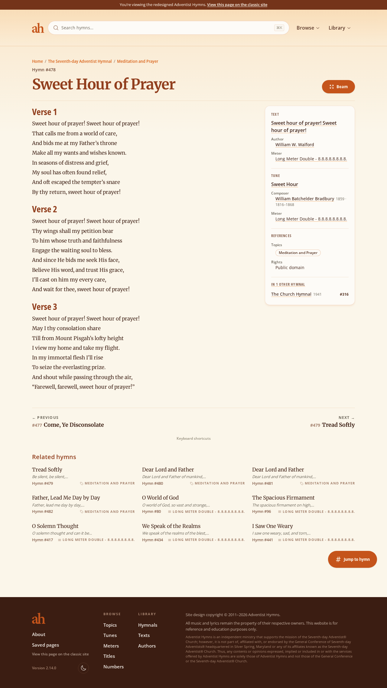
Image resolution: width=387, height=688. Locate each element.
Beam (342, 86)
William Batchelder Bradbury (304, 198)
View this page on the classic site (237, 4)
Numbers (113, 667)
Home (37, 61)
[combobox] (166, 27)
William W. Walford (294, 144)
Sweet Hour (284, 184)
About (38, 634)
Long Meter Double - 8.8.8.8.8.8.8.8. (311, 159)
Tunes (110, 635)
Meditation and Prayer (137, 61)
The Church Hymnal (291, 294)
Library (337, 27)
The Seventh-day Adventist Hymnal (80, 61)
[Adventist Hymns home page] (38, 28)
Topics (110, 625)
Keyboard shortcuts (194, 438)
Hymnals (147, 625)
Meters (111, 646)
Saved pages (45, 645)
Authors (147, 646)
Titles (109, 656)
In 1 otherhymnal (288, 284)
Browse (305, 27)
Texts (144, 635)
